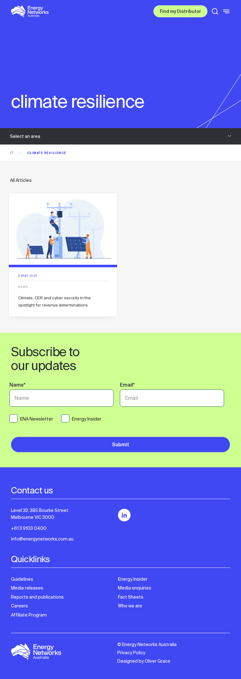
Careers (19, 605)
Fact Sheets (130, 597)
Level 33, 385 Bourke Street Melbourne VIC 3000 (39, 514)
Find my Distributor (180, 12)
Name (17, 386)
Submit (120, 445)
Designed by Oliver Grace (143, 661)
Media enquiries (134, 587)
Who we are (130, 605)
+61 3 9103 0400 (28, 528)
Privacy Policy (131, 652)
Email (127, 386)
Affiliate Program (29, 614)
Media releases (27, 587)
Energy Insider (132, 579)
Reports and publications (37, 597)
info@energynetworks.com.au (42, 538)
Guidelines (22, 579)
